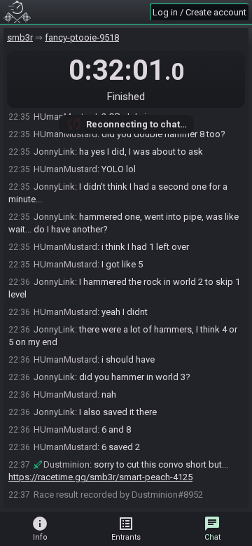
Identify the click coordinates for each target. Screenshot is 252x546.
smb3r (20, 37)
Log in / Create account (199, 12)
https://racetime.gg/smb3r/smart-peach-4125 (100, 477)
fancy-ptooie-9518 (82, 37)
